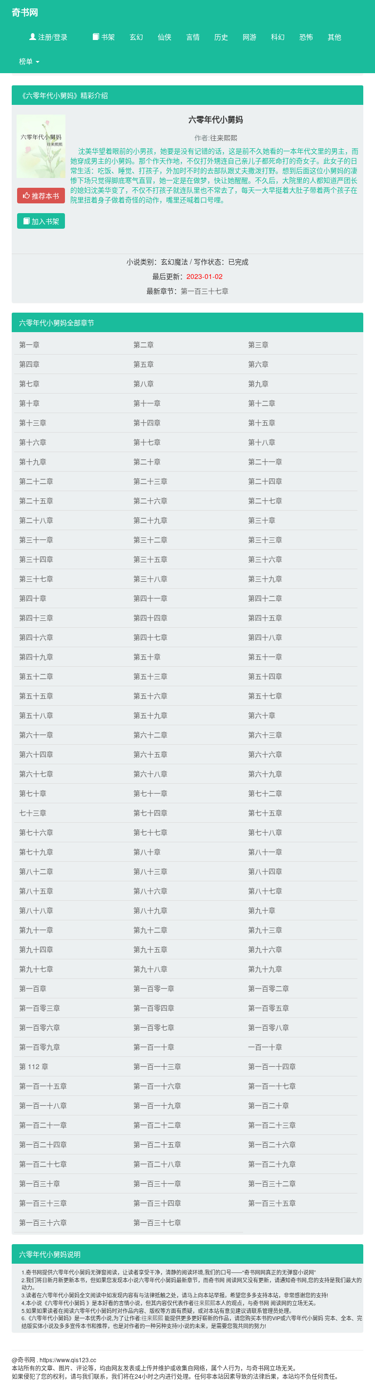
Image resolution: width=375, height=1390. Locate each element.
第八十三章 (150, 871)
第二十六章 (150, 500)
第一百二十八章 (157, 1164)
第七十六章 (36, 832)
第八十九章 (150, 910)
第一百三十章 (39, 1183)
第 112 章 (33, 1066)
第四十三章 (36, 617)
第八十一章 (265, 851)
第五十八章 (36, 715)
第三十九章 (265, 578)
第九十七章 (36, 968)
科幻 (278, 36)
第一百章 (32, 988)
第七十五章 (265, 812)
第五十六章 (150, 695)
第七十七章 (150, 832)
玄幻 (136, 36)
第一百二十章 (268, 1105)
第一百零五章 (268, 1008)
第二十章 (147, 461)
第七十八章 (265, 832)
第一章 (29, 344)
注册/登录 (51, 36)
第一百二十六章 (272, 1144)
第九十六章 (265, 949)
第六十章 (261, 715)
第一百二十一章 (43, 1125)
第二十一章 (265, 461)
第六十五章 (150, 754)
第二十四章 (265, 481)
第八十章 (147, 851)
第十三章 (32, 422)
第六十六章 (265, 754)
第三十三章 (265, 539)
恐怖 (306, 36)
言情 (193, 36)
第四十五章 (265, 617)
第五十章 (147, 656)
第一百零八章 (268, 1027)
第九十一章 (36, 929)
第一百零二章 (268, 988)
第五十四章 (265, 676)
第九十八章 (150, 968)
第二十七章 (265, 500)
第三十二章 (150, 539)
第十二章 (261, 403)
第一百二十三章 (272, 1125)
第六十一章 (36, 734)
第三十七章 (36, 578)
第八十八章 (36, 910)
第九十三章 (265, 929)
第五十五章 (36, 695)
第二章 (143, 344)
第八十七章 (265, 890)
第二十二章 (36, 481)
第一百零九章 (39, 1047)
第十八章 (261, 442)
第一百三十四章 (157, 1203)
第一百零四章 (153, 1008)
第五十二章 (36, 676)
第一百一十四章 (272, 1066)
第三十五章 (150, 559)
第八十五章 (36, 890)
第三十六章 (265, 559)
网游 (249, 36)
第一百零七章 (153, 1027)
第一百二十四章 (43, 1144)
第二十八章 (36, 520)
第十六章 (32, 442)
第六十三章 (265, 734)
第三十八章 (150, 578)
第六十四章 (36, 754)
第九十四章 (36, 949)
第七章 (29, 383)
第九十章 (261, 910)
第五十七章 (265, 695)
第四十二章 (265, 598)
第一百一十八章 (43, 1105)
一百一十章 (265, 1047)
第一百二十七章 (43, 1164)
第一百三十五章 (272, 1203)
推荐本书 (44, 195)
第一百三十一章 (157, 1183)
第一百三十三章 (43, 1203)
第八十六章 (150, 890)
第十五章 (261, 422)
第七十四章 (150, 812)
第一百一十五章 (43, 1086)
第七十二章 (265, 793)
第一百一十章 (153, 1047)
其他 (334, 36)
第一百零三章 (39, 1008)
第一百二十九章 (272, 1164)
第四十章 (32, 598)
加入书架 (44, 221)
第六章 (258, 364)
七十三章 (32, 812)
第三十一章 (36, 539)
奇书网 (25, 12)
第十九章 (32, 461)
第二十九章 (150, 520)
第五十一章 (265, 656)
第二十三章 (150, 481)
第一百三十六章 (43, 1222)
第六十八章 (150, 773)
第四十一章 (150, 598)
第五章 (143, 364)
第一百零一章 (153, 988)
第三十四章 (36, 559)
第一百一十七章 (272, 1086)
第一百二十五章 (157, 1144)
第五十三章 (150, 676)
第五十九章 (150, 715)
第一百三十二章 (272, 1183)
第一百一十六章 (157, 1086)
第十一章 (147, 403)
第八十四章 (265, 871)
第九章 (258, 383)
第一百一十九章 (157, 1105)
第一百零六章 (39, 1027)
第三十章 (261, 520)
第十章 (29, 403)
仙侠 (164, 36)
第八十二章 (36, 871)
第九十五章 (150, 949)
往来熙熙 (223, 137)
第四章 (29, 364)
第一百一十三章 (157, 1066)
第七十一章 (150, 793)
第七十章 (32, 793)
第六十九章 (265, 773)
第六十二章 (150, 734)
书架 (107, 36)
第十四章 (147, 422)
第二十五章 (36, 500)
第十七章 (147, 442)
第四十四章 (150, 617)
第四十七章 (150, 637)
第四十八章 (265, 637)
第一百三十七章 (205, 291)
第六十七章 (36, 773)
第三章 (258, 344)
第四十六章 (36, 637)
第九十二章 (150, 929)
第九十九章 (265, 968)
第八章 (143, 383)
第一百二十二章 (157, 1125)
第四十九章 (36, 656)
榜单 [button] (27, 61)
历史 (221, 36)
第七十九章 (36, 851)
